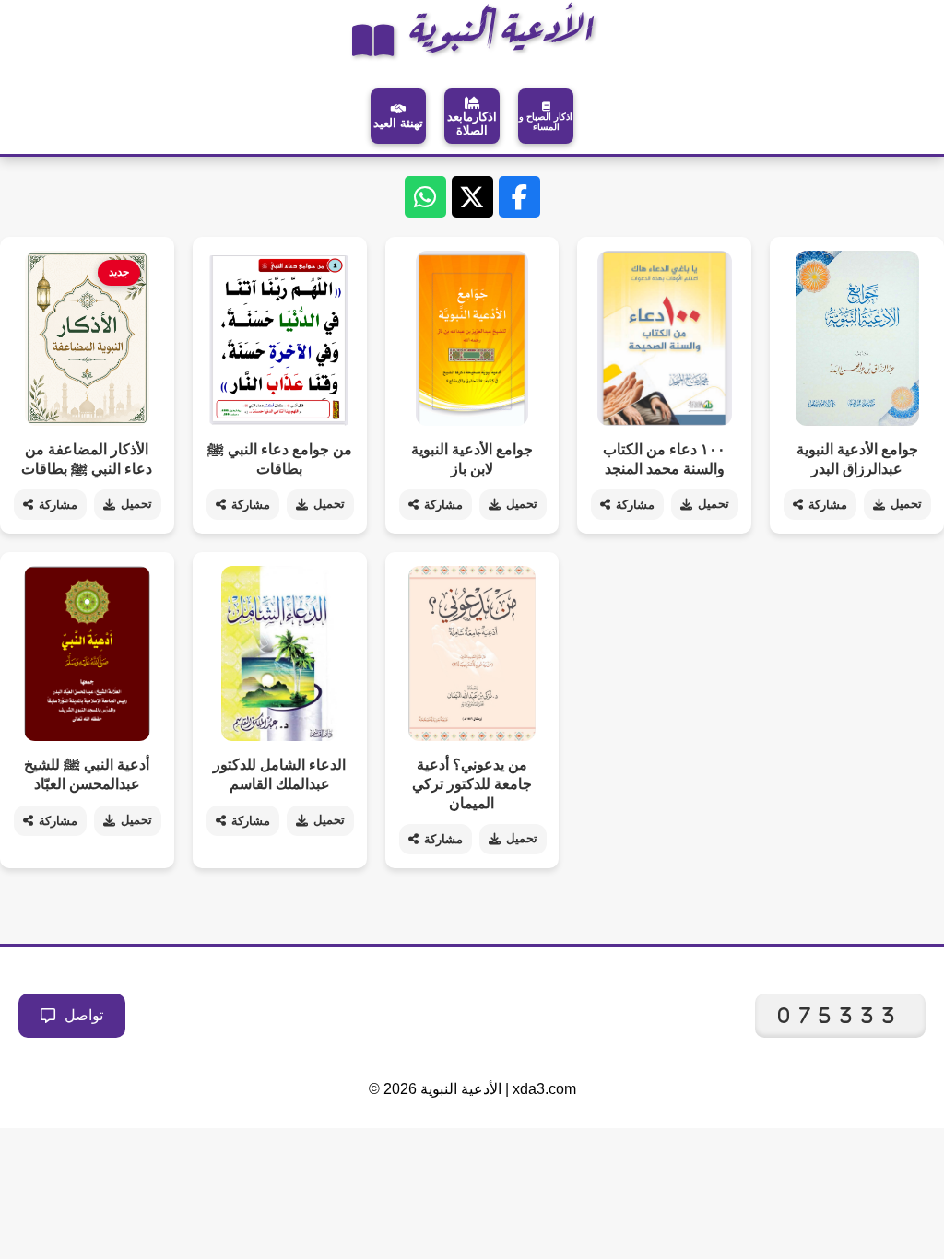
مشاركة (58, 505)
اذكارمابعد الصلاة (472, 123)
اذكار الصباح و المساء (545, 122)
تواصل (84, 1015)
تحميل (136, 504)
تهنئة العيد (398, 123)
